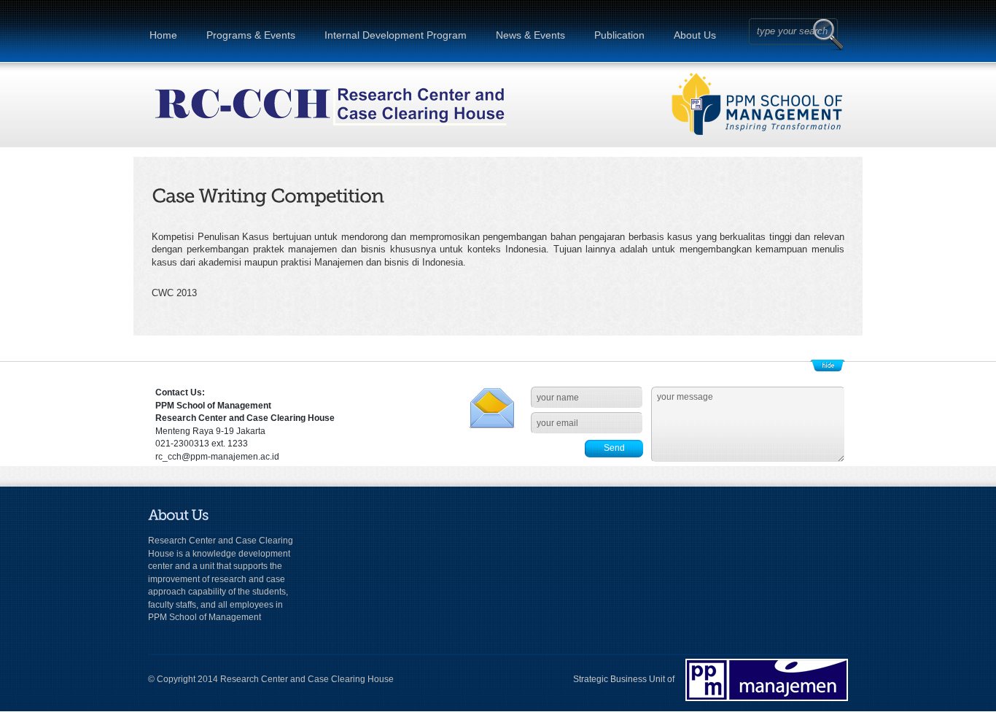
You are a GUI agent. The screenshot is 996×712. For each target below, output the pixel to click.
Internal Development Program (395, 35)
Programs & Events (250, 35)
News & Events (530, 35)
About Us (695, 35)
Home (163, 35)
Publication (619, 35)
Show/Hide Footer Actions (827, 365)
